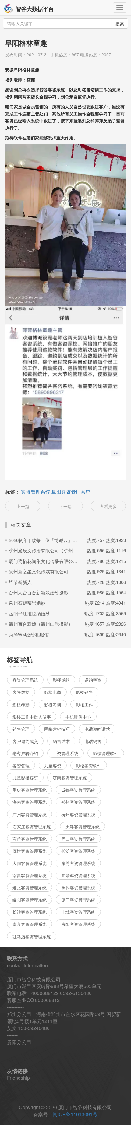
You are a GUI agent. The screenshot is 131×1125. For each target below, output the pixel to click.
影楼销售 (84, 692)
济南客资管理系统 (70, 778)
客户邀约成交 (25, 741)
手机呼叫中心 (78, 717)
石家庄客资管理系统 (31, 827)
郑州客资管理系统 (78, 802)
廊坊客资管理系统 (29, 851)
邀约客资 (92, 680)
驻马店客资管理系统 (31, 936)
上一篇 (22, 506)
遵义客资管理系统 (29, 887)
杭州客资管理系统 (78, 814)
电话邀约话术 (97, 729)
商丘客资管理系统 (29, 839)
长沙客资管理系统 (29, 912)
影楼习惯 (52, 704)
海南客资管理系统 (29, 802)
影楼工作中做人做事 (31, 717)
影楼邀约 (61, 680)
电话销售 (92, 741)
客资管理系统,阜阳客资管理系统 (55, 491)
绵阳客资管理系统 (29, 900)
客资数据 (21, 692)
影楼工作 (84, 704)
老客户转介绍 (25, 753)
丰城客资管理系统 (78, 912)
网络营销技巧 (57, 729)
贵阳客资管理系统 (78, 924)
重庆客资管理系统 (29, 790)
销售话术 (61, 741)
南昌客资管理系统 (29, 875)
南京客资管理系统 (29, 924)
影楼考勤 (21, 704)
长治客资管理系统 (78, 851)
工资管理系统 (65, 753)
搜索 (119, 23)
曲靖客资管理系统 (78, 875)
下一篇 (65, 506)
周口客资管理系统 (78, 839)
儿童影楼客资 (25, 778)
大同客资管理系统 (29, 863)
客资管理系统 (25, 680)
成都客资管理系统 (78, 790)
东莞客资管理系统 (78, 863)
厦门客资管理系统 (78, 900)
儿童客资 (52, 765)
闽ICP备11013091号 (75, 1114)
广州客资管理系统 (29, 814)
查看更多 (108, 506)
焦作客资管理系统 (78, 887)
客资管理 (21, 765)
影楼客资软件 (88, 765)
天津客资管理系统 (83, 827)
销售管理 (21, 729)
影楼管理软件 (106, 753)
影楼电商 (52, 692)
